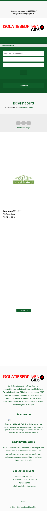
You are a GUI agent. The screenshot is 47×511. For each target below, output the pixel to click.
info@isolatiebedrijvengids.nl (23, 14)
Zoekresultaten (7, 46)
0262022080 (30, 11)
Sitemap (24, 502)
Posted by (26, 107)
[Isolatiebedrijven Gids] (23, 28)
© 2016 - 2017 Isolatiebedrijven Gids (23, 507)
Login (44, 40)
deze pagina (32, 451)
